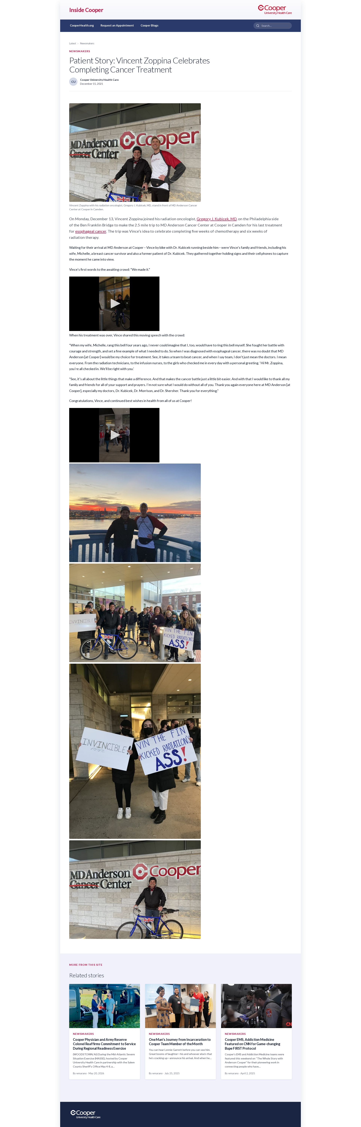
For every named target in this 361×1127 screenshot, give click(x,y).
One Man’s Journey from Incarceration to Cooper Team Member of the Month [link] (180, 1041)
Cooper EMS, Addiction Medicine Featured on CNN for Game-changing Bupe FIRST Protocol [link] (252, 1044)
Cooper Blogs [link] (149, 25)
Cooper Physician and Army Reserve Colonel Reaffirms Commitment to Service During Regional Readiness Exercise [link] (104, 1044)
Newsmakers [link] (87, 43)
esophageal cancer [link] (90, 231)
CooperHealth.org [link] (82, 25)
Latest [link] (72, 43)
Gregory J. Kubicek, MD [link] (217, 218)
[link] (275, 10)
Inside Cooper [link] (86, 9)
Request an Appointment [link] (117, 25)
